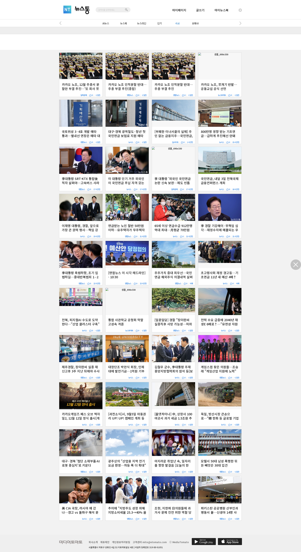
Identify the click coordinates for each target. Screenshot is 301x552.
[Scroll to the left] (61, 23)
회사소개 (93, 542)
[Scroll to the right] (239, 23)
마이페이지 (179, 10)
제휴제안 (104, 542)
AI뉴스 (105, 23)
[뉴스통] (82, 10)
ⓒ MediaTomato (179, 542)
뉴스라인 (141, 23)
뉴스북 (123, 23)
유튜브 (195, 23)
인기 (159, 23)
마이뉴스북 (222, 10)
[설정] (240, 10)
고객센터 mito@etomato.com (150, 542)
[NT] (67, 9)
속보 (177, 23)
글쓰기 (200, 10)
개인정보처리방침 (121, 542)
